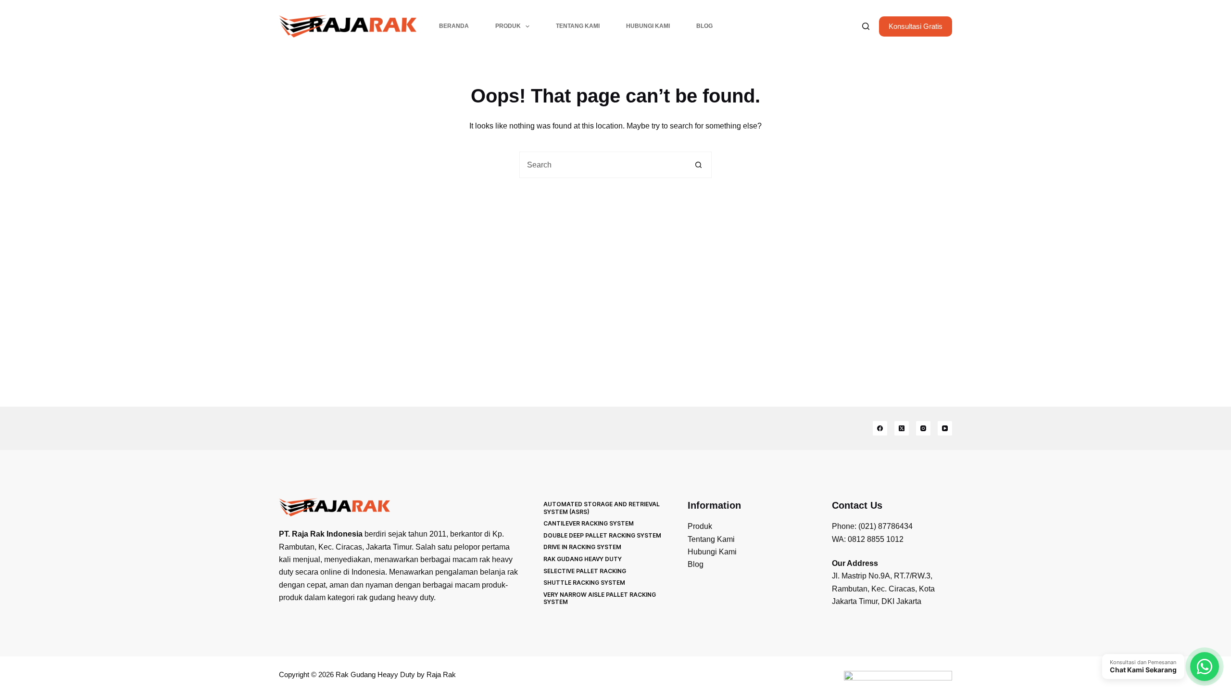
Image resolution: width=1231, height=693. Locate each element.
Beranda (454, 26)
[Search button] (698, 165)
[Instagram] (923, 428)
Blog (704, 26)
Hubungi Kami (648, 26)
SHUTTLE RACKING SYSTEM (584, 582)
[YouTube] (945, 428)
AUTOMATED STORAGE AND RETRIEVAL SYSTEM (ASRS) (601, 507)
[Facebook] (880, 428)
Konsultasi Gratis (915, 26)
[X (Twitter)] (901, 428)
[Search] (865, 26)
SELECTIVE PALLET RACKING (584, 571)
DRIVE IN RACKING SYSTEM (582, 547)
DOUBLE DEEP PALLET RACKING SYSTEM (602, 535)
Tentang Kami (578, 26)
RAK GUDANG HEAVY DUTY (582, 559)
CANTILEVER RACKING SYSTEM (588, 523)
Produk (508, 26)
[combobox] (603, 165)
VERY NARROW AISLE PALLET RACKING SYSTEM (599, 598)
